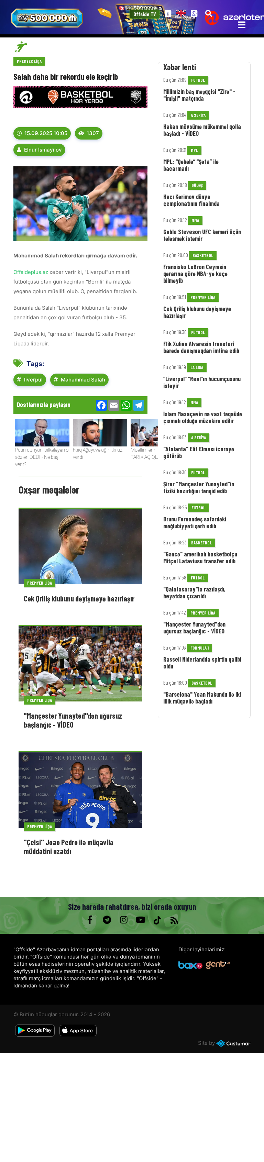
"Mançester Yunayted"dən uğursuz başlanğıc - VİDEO (73, 720)
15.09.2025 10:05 (45, 133)
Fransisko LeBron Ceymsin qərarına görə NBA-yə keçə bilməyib (195, 273)
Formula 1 (199, 648)
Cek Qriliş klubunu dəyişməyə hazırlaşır (79, 598)
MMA (195, 220)
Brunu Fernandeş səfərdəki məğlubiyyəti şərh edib (194, 522)
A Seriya (198, 115)
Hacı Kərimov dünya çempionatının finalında (191, 200)
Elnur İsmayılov (43, 149)
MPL (194, 150)
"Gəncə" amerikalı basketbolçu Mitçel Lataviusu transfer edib (200, 557)
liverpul (33, 379)
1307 (93, 133)
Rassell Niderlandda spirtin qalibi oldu (202, 662)
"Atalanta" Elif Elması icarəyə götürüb (198, 452)
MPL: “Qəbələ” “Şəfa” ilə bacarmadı (191, 165)
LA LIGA (196, 367)
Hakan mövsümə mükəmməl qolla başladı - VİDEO (202, 130)
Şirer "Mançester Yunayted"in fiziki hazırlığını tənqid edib (198, 487)
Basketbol (202, 255)
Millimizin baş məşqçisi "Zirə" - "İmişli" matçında (199, 95)
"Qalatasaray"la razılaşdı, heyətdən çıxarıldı (194, 592)
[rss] (174, 920)
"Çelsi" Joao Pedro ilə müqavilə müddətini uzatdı (68, 846)
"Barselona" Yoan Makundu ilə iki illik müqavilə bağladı (202, 697)
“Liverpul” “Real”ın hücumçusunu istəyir (202, 382)
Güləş (197, 185)
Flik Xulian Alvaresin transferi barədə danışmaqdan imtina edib (201, 347)
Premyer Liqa (29, 61)
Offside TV (144, 14)
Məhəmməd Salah (83, 379)
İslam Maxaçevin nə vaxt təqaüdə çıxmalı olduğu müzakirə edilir (202, 417)
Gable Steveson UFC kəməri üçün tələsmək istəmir (202, 235)
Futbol (198, 80)
